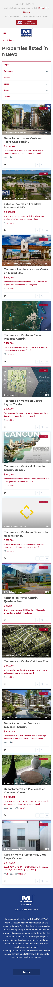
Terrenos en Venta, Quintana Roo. (26, 661)
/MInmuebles (13, 16)
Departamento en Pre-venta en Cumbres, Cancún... (24, 790)
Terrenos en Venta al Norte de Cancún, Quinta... (24, 468)
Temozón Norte (12, 133)
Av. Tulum (10, 592)
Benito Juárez (25, 264)
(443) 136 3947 (25, 4)
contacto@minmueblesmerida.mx (19, 8)
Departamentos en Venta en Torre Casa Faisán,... (23, 140)
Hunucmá (10, 395)
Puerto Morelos (12, 656)
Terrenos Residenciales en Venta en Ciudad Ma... (26, 271)
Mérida (23, 133)
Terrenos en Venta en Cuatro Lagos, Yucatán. (23, 402)
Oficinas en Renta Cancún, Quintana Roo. (21, 599)
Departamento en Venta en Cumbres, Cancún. (22, 725)
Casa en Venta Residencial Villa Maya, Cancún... (25, 856)
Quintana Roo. (20, 783)
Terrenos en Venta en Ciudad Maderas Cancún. (23, 337)
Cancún (9, 461)
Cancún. (9, 718)
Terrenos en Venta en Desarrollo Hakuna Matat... (26, 534)
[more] (38, 153)
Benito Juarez (12, 264)
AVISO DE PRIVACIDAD (26, 909)
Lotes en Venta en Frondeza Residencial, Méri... (22, 205)
